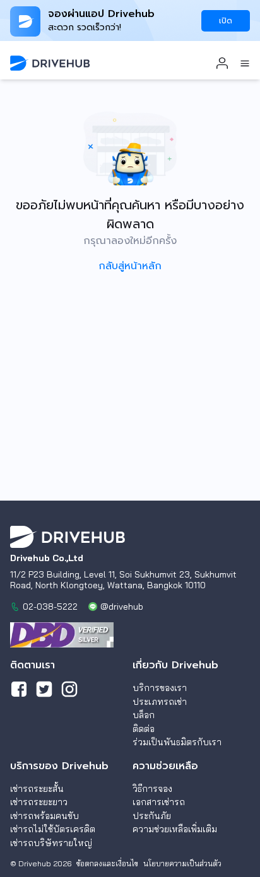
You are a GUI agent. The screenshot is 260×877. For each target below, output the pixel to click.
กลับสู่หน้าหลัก (130, 266)
